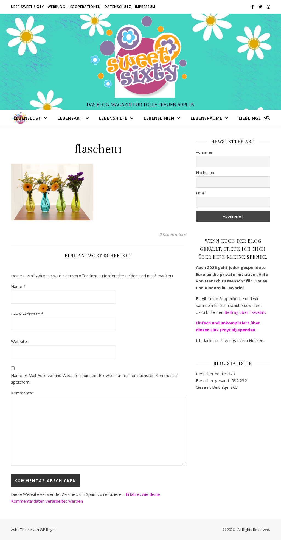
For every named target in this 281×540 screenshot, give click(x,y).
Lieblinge (250, 118)
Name (18, 286)
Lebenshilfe (113, 118)
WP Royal (47, 529)
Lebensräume (206, 118)
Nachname (205, 172)
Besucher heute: (212, 373)
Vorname (204, 152)
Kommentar (22, 393)
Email (201, 192)
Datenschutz (118, 6)
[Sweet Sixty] (140, 56)
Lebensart (70, 118)
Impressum (145, 6)
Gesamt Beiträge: (213, 387)
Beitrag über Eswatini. (245, 312)
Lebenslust (27, 118)
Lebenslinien (159, 118)
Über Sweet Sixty (27, 6)
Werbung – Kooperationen (74, 6)
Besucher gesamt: (213, 380)
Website (19, 341)
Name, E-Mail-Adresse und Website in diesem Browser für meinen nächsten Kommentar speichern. (94, 379)
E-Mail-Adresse (27, 314)
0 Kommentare (172, 234)
